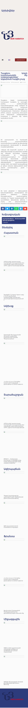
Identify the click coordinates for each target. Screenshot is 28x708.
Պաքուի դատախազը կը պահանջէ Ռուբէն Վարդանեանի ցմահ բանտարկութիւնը (13, 497)
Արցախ (4, 82)
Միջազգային (12, 619)
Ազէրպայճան (12, 469)
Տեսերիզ (7, 227)
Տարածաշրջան (13, 394)
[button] (2, 60)
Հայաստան (11, 232)
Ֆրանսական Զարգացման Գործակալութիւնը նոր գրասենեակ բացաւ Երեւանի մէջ (14, 612)
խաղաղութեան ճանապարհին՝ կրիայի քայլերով (14, 219)
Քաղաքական (16, 82)
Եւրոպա (8, 82)
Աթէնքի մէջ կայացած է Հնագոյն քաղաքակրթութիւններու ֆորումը (13, 683)
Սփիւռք (8, 306)
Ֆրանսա (9, 536)
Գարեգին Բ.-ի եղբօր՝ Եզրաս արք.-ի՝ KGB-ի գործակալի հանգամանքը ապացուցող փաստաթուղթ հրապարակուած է (14, 297)
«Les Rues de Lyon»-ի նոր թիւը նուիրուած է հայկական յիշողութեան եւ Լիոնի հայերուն (13, 383)
